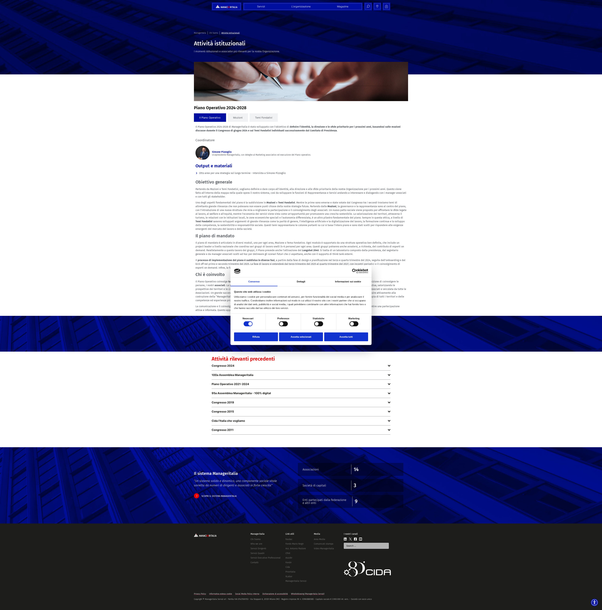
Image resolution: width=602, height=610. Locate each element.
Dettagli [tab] (301, 281)
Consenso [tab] (254, 281)
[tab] (210, 117)
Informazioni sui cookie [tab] (348, 281)
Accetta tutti (346, 336)
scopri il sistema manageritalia (219, 496)
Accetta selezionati (301, 336)
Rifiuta (256, 336)
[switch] (283, 323)
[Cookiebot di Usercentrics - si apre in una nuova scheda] (354, 271)
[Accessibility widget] (594, 602)
